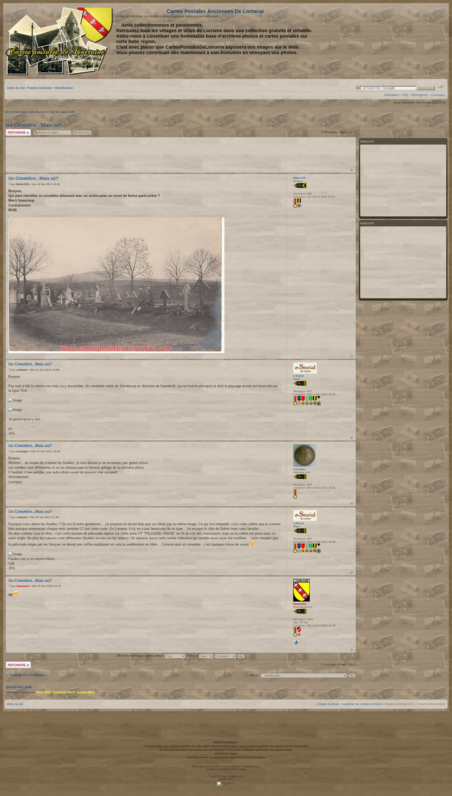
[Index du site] (60, 41)
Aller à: (254, 675)
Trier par (193, 655)
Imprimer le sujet (357, 87)
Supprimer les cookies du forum (362, 704)
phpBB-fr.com (235, 776)
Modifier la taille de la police (441, 87)
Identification (64, 87)
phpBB (214, 766)
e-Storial (21, 369)
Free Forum (239, 769)
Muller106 (22, 184)
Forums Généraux (39, 87)
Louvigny (22, 451)
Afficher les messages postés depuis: (140, 655)
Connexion (438, 94)
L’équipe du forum (328, 704)
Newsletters (391, 94)
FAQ (405, 94)
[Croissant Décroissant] (230, 655)
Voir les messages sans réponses (26, 111)
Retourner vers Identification (27, 675)
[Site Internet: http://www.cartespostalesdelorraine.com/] (295, 642)
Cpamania (22, 586)
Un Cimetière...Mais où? (34, 125)
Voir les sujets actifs (62, 111)
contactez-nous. (226, 753)
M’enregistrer (419, 94)
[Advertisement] (404, 41)
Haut (351, 170)
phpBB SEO (226, 779)
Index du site (16, 87)
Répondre (12, 130)
